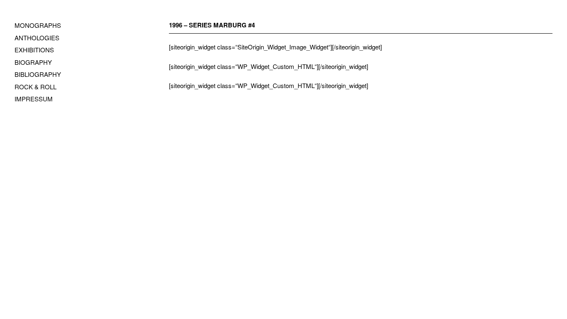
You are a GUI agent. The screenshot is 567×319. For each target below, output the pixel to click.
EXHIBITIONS (34, 49)
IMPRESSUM (34, 98)
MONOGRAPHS (38, 25)
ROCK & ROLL (35, 86)
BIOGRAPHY (33, 62)
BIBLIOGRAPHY (38, 74)
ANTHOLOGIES (37, 37)
